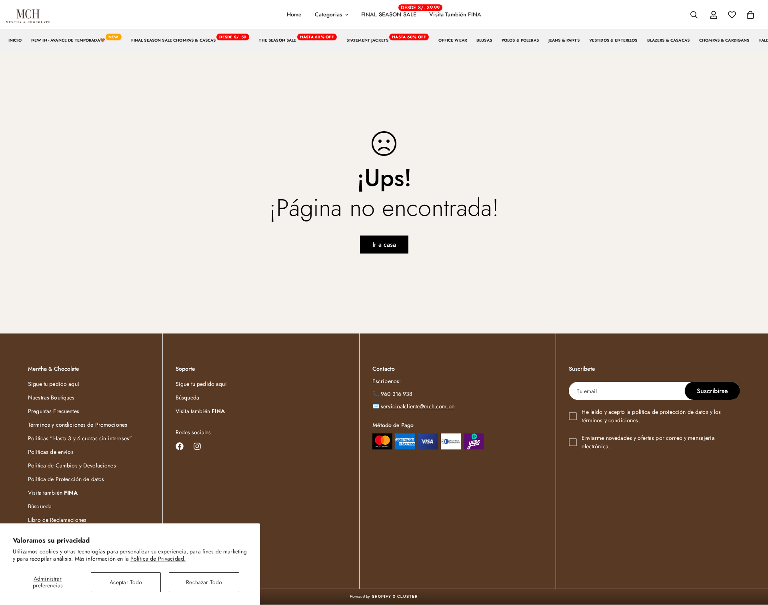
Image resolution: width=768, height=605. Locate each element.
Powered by (384, 597)
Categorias (328, 14)
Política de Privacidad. (158, 559)
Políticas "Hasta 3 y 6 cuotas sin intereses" (80, 438)
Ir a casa (384, 244)
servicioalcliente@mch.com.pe (417, 406)
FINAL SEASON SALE (392, 11)
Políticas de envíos (51, 452)
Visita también (53, 493)
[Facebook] (180, 446)
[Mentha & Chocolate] (28, 14)
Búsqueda (40, 506)
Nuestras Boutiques (51, 397)
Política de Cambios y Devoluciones (72, 465)
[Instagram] (197, 446)
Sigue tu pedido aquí (53, 384)
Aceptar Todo (126, 582)
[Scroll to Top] (752, 561)
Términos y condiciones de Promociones (77, 425)
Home (294, 14)
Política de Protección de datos (66, 479)
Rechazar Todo (204, 582)
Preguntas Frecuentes (53, 411)
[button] (750, 15)
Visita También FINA (455, 14)
